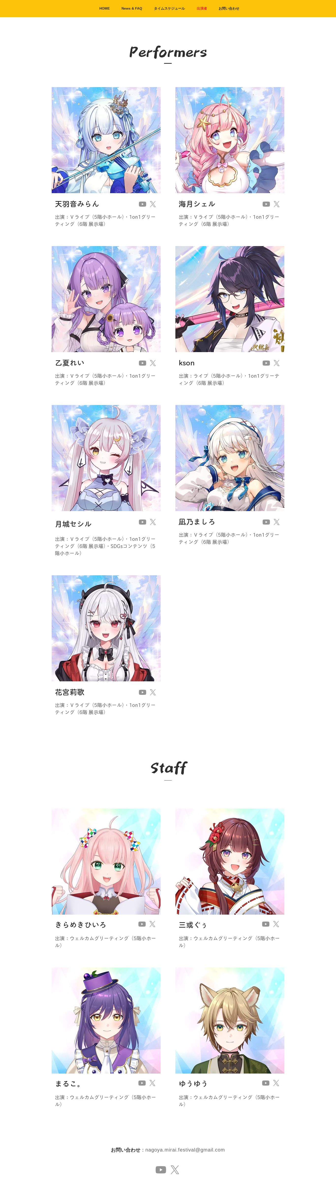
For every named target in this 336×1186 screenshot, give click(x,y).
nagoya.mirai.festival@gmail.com (185, 1150)
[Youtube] (142, 204)
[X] (153, 204)
